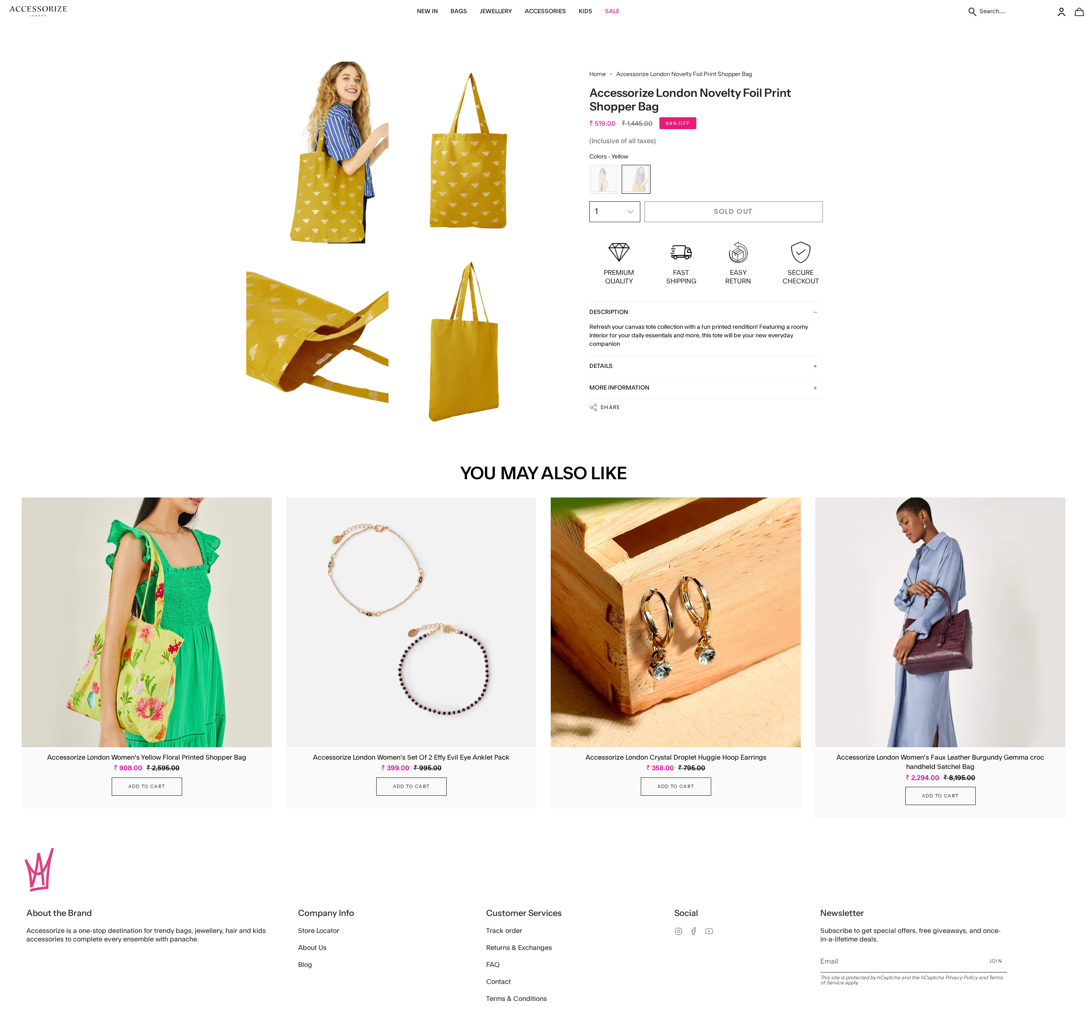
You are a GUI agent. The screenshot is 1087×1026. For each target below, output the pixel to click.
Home (597, 74)
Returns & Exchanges (519, 947)
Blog (305, 964)
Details (601, 366)
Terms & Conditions (516, 998)
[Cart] (1074, 11)
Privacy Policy (961, 977)
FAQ (493, 964)
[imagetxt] (38, 11)
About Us (312, 947)
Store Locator (318, 930)
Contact (498, 981)
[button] (427, 11)
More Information (619, 388)
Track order (504, 930)
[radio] (603, 179)
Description (608, 312)
